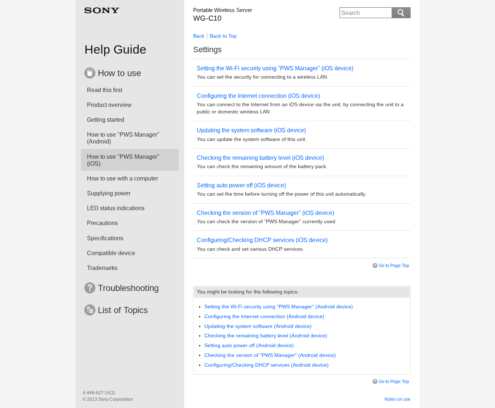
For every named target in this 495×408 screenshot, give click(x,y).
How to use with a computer (122, 178)
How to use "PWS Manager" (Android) (123, 138)
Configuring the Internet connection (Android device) (264, 316)
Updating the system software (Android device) (258, 326)
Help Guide (115, 49)
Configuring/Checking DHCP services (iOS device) (262, 240)
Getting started (105, 120)
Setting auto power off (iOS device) (241, 185)
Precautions (102, 223)
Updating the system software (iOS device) (251, 130)
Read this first (104, 90)
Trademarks (102, 268)
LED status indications (116, 208)
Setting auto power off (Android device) (249, 345)
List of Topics (123, 310)
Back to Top (223, 36)
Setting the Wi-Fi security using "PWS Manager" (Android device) (278, 306)
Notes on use (397, 399)
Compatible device (111, 253)
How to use (119, 73)
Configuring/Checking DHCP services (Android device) (266, 365)
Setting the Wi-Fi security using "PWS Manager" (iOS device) (275, 68)
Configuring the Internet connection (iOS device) (258, 96)
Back (198, 36)
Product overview (109, 105)
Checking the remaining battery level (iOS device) (260, 158)
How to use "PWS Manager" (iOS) (123, 160)
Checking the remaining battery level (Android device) (265, 335)
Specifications (105, 238)
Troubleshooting (128, 288)
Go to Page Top (394, 265)
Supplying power (108, 193)
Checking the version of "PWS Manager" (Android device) (270, 355)
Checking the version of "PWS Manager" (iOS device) (265, 213)
